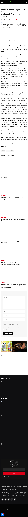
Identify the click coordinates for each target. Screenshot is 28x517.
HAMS (3, 150)
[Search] (26, 2)
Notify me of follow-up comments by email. (14, 327)
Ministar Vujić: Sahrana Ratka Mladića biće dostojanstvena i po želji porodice (14, 176)
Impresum (13, 507)
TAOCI (12, 150)
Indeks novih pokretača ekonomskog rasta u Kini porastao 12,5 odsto (13, 220)
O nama (24, 509)
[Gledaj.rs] (14, 2)
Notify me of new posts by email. (12, 329)
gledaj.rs (5, 19)
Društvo (16, 19)
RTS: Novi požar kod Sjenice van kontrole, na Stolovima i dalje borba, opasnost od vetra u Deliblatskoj (13, 263)
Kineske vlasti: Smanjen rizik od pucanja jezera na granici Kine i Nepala (13, 241)
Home (2, 5)
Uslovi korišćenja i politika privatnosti (12, 509)
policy (18, 476)
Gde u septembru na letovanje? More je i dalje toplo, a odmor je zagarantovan (12, 198)
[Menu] (2, 2)
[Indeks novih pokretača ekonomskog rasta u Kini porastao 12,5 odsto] (14, 208)
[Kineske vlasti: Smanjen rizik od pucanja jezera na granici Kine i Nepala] (14, 230)
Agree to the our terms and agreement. (14, 476)
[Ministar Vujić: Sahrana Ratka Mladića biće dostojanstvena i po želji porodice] (14, 165)
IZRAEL (7, 150)
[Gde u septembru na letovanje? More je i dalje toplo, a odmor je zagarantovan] (14, 187)
